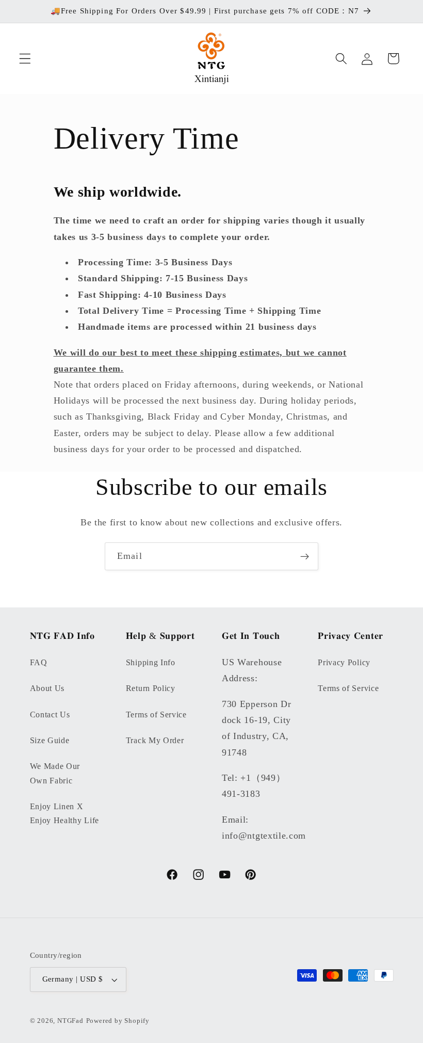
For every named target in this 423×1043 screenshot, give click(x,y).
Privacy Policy (344, 662)
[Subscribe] (304, 556)
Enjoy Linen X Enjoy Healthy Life (64, 813)
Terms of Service (156, 714)
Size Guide (50, 740)
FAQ (38, 662)
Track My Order (155, 740)
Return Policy (150, 688)
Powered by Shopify (118, 1020)
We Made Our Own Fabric (55, 773)
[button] (25, 58)
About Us (47, 688)
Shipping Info (150, 662)
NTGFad (70, 1020)
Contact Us (50, 714)
